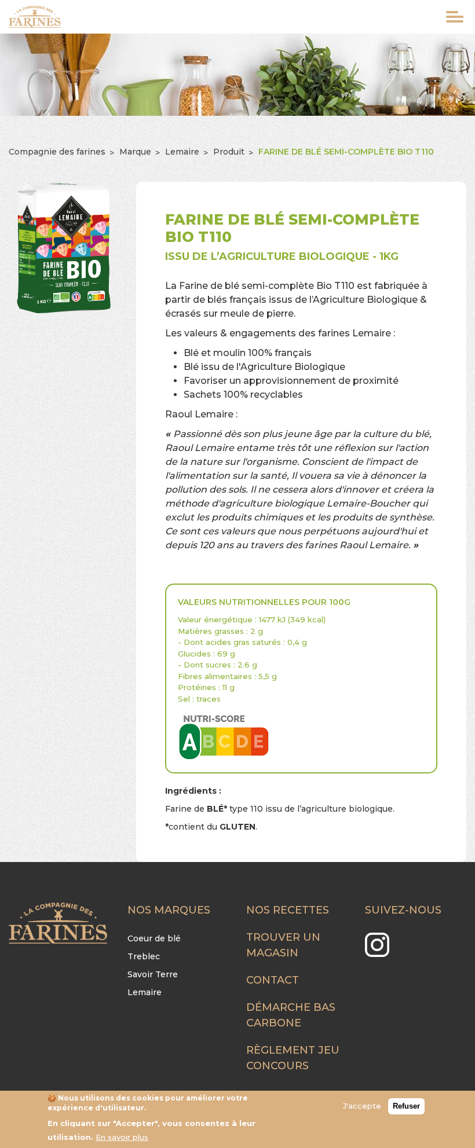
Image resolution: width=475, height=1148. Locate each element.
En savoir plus (122, 1137)
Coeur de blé (154, 938)
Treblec (143, 956)
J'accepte (362, 1105)
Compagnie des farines (57, 151)
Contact (272, 980)
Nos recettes (287, 910)
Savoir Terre (152, 974)
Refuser (406, 1106)
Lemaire (182, 151)
